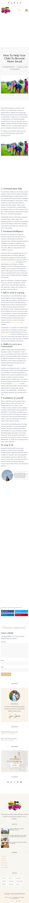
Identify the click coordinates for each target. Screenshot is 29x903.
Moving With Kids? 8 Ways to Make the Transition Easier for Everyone (18, 836)
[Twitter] (11, 3)
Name (2, 660)
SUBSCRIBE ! (14, 765)
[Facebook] (8, 3)
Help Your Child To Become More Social (12, 607)
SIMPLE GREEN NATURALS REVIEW (9, 738)
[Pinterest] (20, 3)
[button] (7, 611)
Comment (3, 641)
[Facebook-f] (10, 901)
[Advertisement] (14, 31)
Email (2, 667)
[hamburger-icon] (26, 10)
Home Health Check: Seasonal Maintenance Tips (17, 829)
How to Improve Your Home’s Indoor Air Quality (18, 843)
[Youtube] (14, 3)
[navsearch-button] (19, 10)
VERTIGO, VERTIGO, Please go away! (9, 732)
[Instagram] (17, 3)
